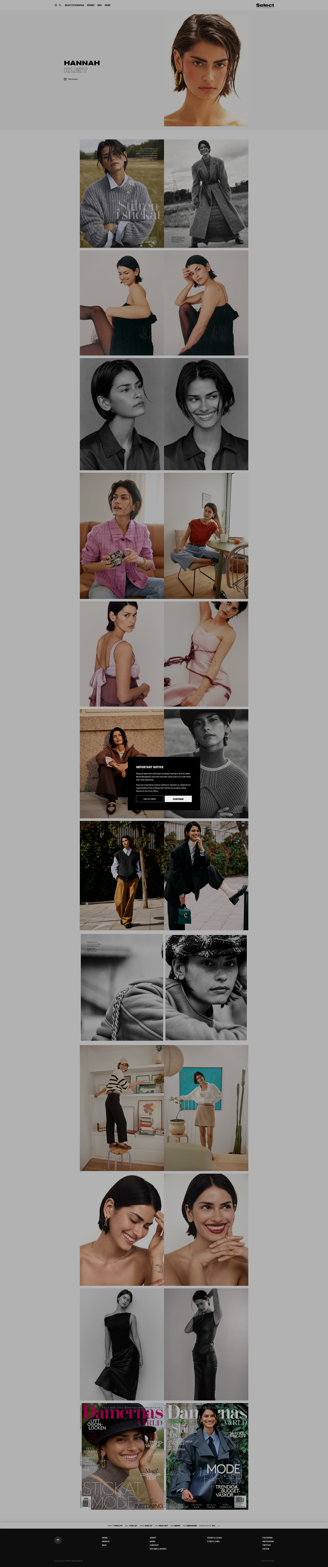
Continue (178, 799)
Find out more (149, 799)
